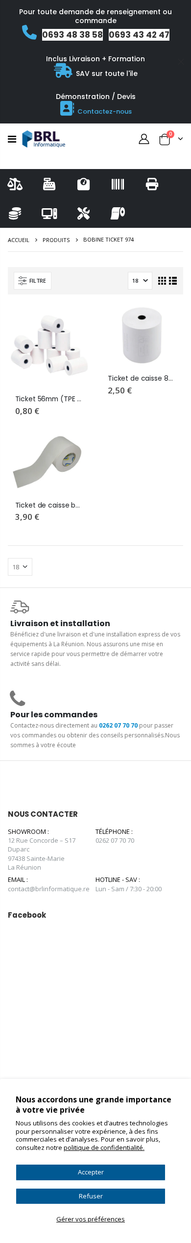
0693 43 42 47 (139, 35)
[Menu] (12, 139)
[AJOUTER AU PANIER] (74, 320)
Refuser (91, 1196)
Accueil (18, 240)
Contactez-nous (104, 111)
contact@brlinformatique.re (49, 888)
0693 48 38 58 (72, 35)
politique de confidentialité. (104, 1147)
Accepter (91, 1172)
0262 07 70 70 (118, 725)
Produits (56, 240)
